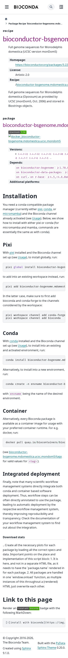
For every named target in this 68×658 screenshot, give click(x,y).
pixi (40, 209)
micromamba (12, 214)
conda (48, 209)
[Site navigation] (7, 7)
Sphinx (26, 648)
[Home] (6, 19)
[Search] (51, 7)
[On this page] (61, 7)
